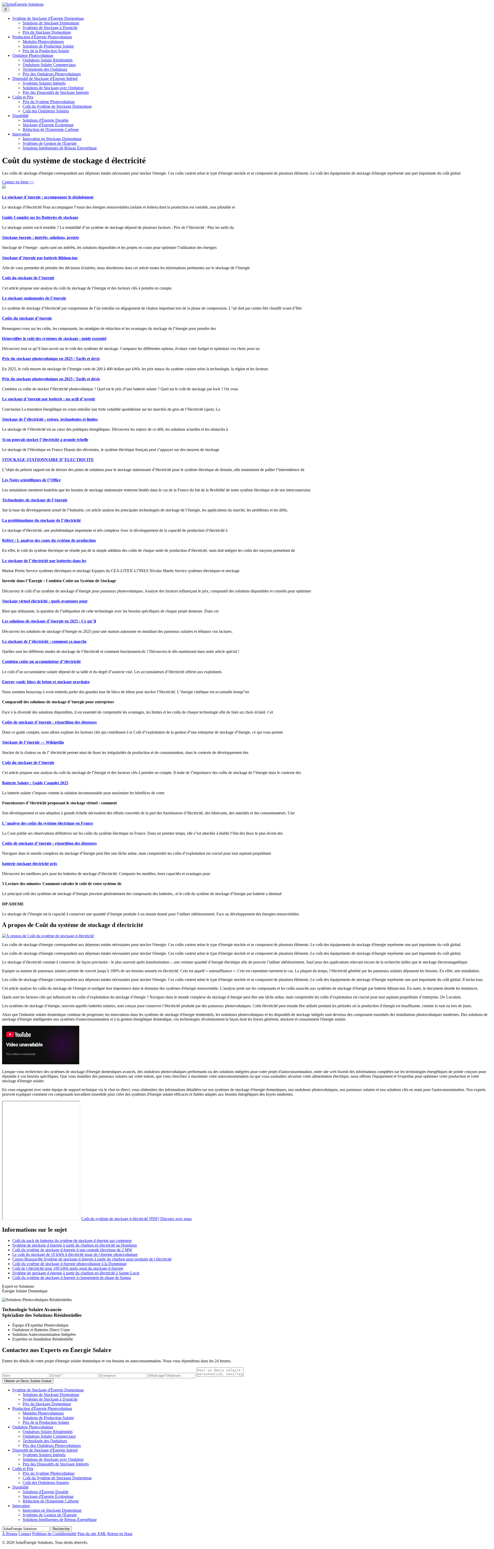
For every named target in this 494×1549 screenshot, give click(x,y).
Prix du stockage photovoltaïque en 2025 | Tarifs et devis (51, 358)
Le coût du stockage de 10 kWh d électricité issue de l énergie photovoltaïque (75, 1254)
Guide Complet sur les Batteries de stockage (40, 217)
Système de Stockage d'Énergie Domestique (48, 18)
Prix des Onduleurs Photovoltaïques (52, 74)
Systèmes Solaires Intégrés (44, 83)
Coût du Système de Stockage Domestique (57, 106)
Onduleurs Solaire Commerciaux (49, 64)
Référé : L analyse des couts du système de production (49, 540)
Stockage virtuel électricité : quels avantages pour (45, 601)
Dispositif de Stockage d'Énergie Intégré (45, 78)
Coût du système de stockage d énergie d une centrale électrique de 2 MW (72, 1250)
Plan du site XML (91, 1534)
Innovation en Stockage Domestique (52, 139)
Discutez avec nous (176, 1219)
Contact (25, 1534)
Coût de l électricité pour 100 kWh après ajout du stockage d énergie (67, 1268)
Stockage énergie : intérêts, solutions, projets (40, 237)
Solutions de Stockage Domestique (51, 23)
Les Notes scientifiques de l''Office (31, 480)
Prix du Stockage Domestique (47, 32)
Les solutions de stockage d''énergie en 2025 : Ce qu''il (49, 621)
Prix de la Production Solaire (46, 51)
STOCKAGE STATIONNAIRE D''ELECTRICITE (48, 459)
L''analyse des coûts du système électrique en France (47, 823)
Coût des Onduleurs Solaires (46, 111)
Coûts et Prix (22, 97)
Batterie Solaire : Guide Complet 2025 (35, 783)
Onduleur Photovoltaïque (32, 55)
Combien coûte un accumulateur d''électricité (41, 661)
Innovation (21, 134)
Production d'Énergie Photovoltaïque (42, 37)
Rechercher (61, 1529)
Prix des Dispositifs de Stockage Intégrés (56, 92)
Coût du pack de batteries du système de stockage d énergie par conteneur (72, 1240)
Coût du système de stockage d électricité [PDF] (120, 1219)
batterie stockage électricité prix (29, 863)
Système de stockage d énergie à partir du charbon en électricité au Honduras (74, 1245)
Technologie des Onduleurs (45, 69)
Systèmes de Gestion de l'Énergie (50, 143)
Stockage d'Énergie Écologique (48, 125)
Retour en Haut (119, 1534)
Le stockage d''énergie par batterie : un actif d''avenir (48, 399)
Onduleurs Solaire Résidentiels (48, 60)
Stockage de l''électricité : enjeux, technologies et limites (50, 419)
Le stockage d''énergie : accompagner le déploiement (47, 197)
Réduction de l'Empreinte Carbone (51, 129)
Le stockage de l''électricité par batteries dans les (44, 561)
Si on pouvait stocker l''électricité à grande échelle (45, 439)
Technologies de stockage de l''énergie (34, 500)
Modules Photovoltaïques (43, 41)
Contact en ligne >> (18, 182)
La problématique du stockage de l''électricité (41, 520)
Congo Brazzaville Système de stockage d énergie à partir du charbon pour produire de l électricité (92, 1259)
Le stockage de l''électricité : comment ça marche (44, 641)
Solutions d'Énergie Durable (45, 120)
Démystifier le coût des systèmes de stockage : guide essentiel (54, 338)
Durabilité (20, 115)
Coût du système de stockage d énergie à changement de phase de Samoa (71, 1277)
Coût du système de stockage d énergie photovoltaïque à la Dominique (69, 1264)
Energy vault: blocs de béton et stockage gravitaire (46, 682)
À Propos (9, 1534)
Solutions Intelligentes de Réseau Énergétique (60, 148)
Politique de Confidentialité (54, 1534)
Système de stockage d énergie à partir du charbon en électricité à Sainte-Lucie (75, 1273)
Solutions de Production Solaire (48, 46)
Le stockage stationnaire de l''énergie (34, 298)
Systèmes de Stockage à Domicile (50, 27)
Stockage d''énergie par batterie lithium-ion (39, 258)
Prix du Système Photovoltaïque (49, 102)
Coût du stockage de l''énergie (28, 278)
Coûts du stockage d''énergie (27, 318)
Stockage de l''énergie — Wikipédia (33, 742)
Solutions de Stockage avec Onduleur (53, 88)
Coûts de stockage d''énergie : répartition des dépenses (49, 722)
